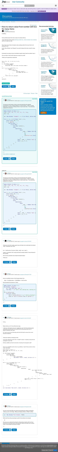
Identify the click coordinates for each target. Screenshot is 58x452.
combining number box (18, 39)
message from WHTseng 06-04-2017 (25, 100)
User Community (18, 2)
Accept (55, 450)
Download (4, 8)
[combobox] (13, 6)
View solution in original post (9, 154)
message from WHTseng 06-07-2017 (25, 274)
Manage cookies (45, 450)
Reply (13, 86)
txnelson (9, 99)
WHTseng (6, 30)
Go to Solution (5, 83)
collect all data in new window (30, 39)
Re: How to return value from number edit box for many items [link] (28, 21)
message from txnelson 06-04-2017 (25, 241)
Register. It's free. (41, 11)
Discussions (13, 21)
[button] (1, 27)
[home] (6, 1)
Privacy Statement (50, 445)
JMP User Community (6, 21)
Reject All (51, 450)
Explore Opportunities (43, 112)
